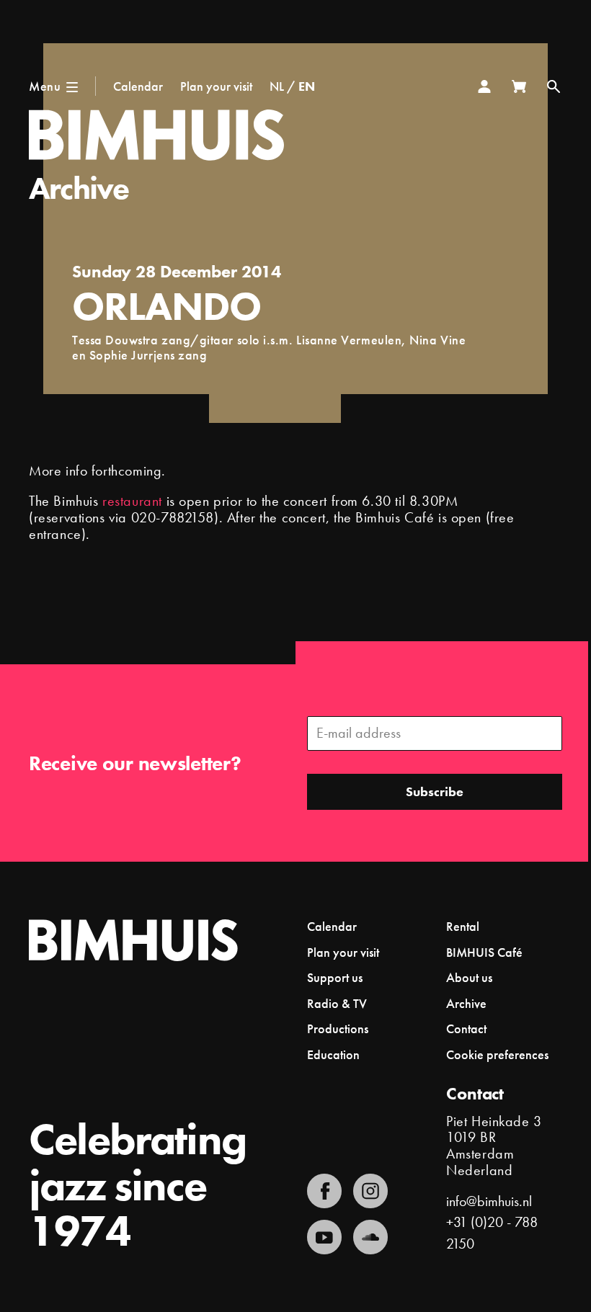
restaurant (132, 501)
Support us (335, 977)
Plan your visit (216, 86)
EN (306, 86)
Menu (45, 86)
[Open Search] (553, 86)
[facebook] (324, 1191)
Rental (462, 926)
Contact (466, 1028)
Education (333, 1054)
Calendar (138, 86)
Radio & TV (337, 1003)
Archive (79, 188)
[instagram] (370, 1191)
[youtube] (324, 1237)
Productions (337, 1028)
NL (277, 86)
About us (469, 977)
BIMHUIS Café (484, 952)
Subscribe (434, 791)
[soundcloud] (370, 1237)
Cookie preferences (497, 1054)
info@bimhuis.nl (489, 1201)
